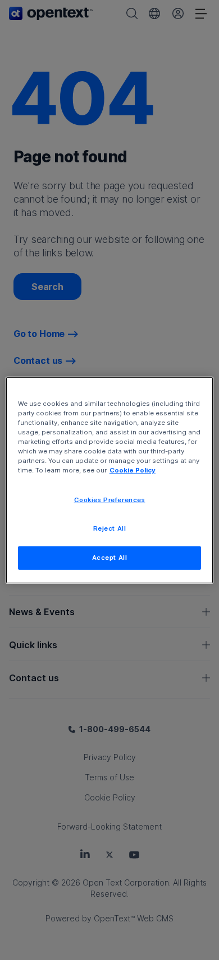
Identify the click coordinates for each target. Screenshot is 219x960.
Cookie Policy (133, 470)
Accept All (109, 557)
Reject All (109, 528)
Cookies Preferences (109, 500)
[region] (110, 479)
